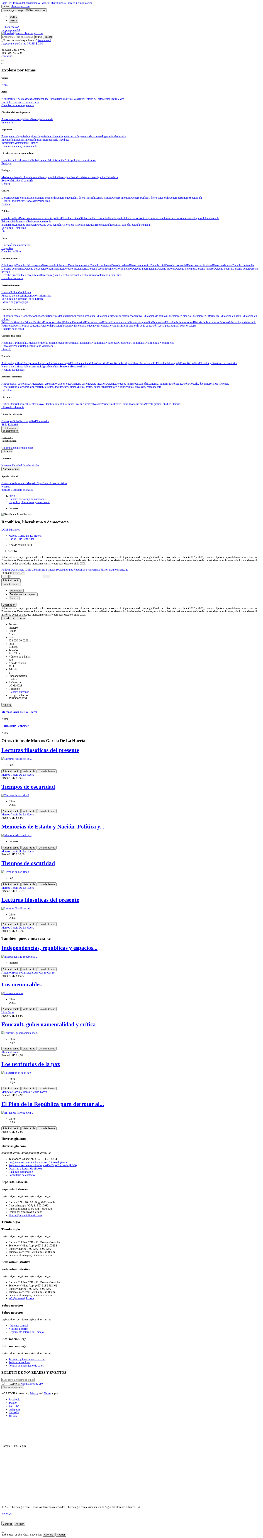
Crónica (22, 403)
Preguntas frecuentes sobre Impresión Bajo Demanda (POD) (43, 1165)
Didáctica (41, 315)
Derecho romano (68, 275)
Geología (36, 119)
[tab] (131, 605)
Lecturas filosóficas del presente (40, 750)
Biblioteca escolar (11, 315)
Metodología (30, 200)
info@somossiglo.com (21, 1298)
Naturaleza (112, 177)
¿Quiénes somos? (18, 1325)
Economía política (51, 218)
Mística (116, 224)
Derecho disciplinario (75, 268)
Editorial (45, 2)
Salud (124, 325)
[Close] (2, 63)
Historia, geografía (20, 386)
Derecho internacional (144, 268)
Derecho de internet (12, 268)
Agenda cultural (11, 469)
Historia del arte (93, 98)
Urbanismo (19, 227)
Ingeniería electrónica (114, 136)
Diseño (60, 98)
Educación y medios (140, 322)
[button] (10, 26)
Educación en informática (205, 315)
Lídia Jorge (7, 1012)
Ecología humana (29, 177)
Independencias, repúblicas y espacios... (49, 948)
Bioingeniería (9, 136)
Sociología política (197, 218)
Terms (47, 1393)
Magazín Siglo (34, 483)
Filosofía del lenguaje (168, 363)
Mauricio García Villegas (15, 1091)
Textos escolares (187, 325)
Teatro (114, 98)
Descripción (9, 604)
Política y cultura (148, 218)
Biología (19, 119)
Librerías (7, 451)
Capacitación (28, 315)
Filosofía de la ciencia (217, 383)
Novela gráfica (153, 403)
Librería (71, 2)
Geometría (47, 119)
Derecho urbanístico (110, 275)
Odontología (137, 342)
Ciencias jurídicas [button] (11, 251)
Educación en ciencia (179, 315)
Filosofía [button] (6, 349)
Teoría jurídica (35, 298)
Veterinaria (47, 345)
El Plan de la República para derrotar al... (52, 1104)
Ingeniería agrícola (27, 136)
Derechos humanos (30, 218)
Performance (16, 102)
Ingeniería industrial (36, 139)
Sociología (196, 197)
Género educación (66, 197)
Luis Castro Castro (44, 972)
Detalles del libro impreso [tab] (23, 594)
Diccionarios (42, 421)
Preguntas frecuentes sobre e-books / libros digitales (38, 1162)
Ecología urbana (67, 177)
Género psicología (158, 197)
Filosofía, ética (196, 383)
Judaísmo (94, 224)
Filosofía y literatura (210, 363)
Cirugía (30, 342)
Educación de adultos (155, 315)
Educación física (34, 322)
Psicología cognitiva (63, 325)
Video (121, 98)
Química (33, 142)
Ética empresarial (20, 245)
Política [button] (5, 204)
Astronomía (8, 119)
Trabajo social (39, 160)
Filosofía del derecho (13, 295)
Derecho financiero (121, 268)
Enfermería (40, 342)
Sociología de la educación (142, 325)
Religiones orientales (24, 224)
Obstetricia (124, 342)
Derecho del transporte (29, 265)
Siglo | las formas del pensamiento (20, 2)
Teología (125, 224)
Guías (16, 421)
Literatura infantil (53, 403)
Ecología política (48, 177)
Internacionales (24, 447)
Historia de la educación (206, 322)
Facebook (14, 1399)
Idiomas (224, 322)
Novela (97, 403)
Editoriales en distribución (10, 429)
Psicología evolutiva (109, 325)
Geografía (27, 180)
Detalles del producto (14, 618)
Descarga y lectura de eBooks (25, 1168)
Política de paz (112, 218)
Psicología (21, 221)
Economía (7, 180)
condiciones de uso (32, 1383)
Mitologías (106, 224)
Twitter (13, 1402)
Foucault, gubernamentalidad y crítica (48, 1024)
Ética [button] (4, 231)
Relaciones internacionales (172, 218)
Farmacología (71, 342)
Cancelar (7, 1523)
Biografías (7, 248)
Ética (84, 366)
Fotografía (78, 98)
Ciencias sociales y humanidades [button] (19, 146)
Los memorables (21, 984)
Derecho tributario (88, 275)
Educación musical (74, 322)
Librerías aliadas (30, 465)
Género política (139, 197)
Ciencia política (10, 218)
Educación (182, 383)
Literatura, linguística (54, 386)
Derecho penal (240, 268)
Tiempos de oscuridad (28, 786)
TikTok (13, 1415)
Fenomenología (61, 363)
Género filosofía (86, 197)
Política (14, 292)
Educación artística (106, 315)
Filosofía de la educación (179, 322)
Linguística (16, 200)
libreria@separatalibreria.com (25, 1215)
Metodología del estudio (242, 322)
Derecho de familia (243, 265)
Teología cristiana (140, 224)
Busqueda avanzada (22, 489)
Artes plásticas (24, 98)
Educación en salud (231, 315)
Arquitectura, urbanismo (43, 383)
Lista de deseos (47, 771)
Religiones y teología (39, 221)
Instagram (14, 1409)
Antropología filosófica (14, 363)
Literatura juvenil (72, 403)
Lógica (44, 366)
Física (27, 119)
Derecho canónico (140, 265)
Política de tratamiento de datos (26, 1365)
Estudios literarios (171, 403)
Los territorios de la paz (30, 1064)
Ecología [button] (6, 163)
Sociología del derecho (14, 298)
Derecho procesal (11, 275)
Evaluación (158, 322)
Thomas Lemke (10, 1052)
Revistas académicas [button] (13, 369)
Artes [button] (4, 84)
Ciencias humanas (19, 691)
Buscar (48, 37)
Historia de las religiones (75, 224)
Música (106, 98)
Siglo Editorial (9, 424)
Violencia (213, 218)
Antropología (72, 160)
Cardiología (19, 342)
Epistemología (36, 363)
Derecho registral (49, 275)
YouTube (14, 1405)
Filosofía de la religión (119, 363)
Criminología (8, 265)
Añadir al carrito (11, 580)
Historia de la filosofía (13, 366)
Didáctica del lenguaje (59, 315)
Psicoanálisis (8, 221)
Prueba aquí (44, 40)
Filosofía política (70, 218)
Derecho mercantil (185, 268)
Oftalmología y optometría (159, 342)
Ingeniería (36, 386)
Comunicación (84, 2)
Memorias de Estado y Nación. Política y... (52, 826)
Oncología (7, 345)
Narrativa (87, 403)
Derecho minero (204, 268)
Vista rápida (29, 771)
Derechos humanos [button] (12, 278)
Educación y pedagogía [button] (14, 301)
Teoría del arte (31, 102)
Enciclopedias (27, 421)
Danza (52, 98)
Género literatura (121, 197)
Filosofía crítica (98, 363)
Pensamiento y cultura (112, 386)
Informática (7, 142)
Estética (68, 98)
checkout (6, 56)
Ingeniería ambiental (49, 136)
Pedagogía (7, 325)
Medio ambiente (10, 177)
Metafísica (54, 366)
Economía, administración (161, 383)
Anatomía (7, 342)
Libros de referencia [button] (12, 407)
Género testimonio (179, 197)
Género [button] (5, 183)
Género (5, 386)
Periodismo (43, 200)
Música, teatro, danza (88, 386)
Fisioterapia (85, 342)
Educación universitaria (116, 322)
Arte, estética (64, 383)
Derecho (6, 197)
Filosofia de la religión (49, 224)
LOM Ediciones (10, 529)
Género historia (103, 197)
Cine (45, 98)
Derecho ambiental (101, 265)
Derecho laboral (166, 268)
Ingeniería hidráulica (13, 139)
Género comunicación (23, 197)
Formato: (6, 572)
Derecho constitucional (200, 265)
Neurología (112, 342)
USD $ (13, 17)
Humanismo (33, 366)
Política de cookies (19, 1362)
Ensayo (39, 403)
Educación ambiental (84, 315)
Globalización (88, 218)
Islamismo (7, 224)
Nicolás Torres (38, 1091)
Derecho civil (158, 265)
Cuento (31, 403)
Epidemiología (55, 342)
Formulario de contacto (22, 1174)
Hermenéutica (229, 363)
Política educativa (30, 325)
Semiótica (65, 366)
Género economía (46, 197)
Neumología (99, 342)
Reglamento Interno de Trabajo (26, 1331)
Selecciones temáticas (55, 483)
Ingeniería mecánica (58, 139)
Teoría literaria (136, 403)
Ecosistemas (84, 177)
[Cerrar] (2, 1521)
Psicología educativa (86, 325)
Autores (7, 704)
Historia (5, 200)
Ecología (142, 383)
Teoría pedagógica (167, 325)
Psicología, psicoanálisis (147, 386)
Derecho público (30, 275)
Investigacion (98, 177)
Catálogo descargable (21, 1171)
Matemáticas (21, 142)
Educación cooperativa (130, 315)
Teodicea (76, 366)
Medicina (71, 386)
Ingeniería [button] (7, 122)
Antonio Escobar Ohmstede (17, 972)
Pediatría (18, 345)
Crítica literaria (9, 403)
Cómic (5, 102)
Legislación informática (38, 295)
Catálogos (37, 98)
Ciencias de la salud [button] (12, 328)
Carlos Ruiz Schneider (21, 538)
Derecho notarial (223, 268)
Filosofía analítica (80, 363)
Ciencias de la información (16, 160)
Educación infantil (53, 322)
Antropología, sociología (15, 383)
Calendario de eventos (13, 483)
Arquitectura (8, 98)
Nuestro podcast (5, 488)
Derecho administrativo (55, 265)
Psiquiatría (29, 345)
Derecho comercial (176, 265)
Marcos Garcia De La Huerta (25, 535)
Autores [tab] (14, 598)
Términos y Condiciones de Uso (27, 1359)
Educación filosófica (13, 322)
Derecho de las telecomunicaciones (43, 268)
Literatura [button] (6, 390)
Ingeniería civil (68, 136)
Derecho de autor (222, 265)
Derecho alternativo (79, 265)
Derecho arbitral (121, 265)
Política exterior (130, 218)
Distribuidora (58, 2)
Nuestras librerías (11, 465)
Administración (56, 160)
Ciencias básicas (80, 383)
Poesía (17, 325)
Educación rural (94, 322)
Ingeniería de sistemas (89, 136)
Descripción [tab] (16, 590)
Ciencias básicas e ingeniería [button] (17, 105)
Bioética (6, 245)
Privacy (34, 1393)
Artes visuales (98, 383)
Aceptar (20, 1523)
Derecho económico (98, 268)
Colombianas (8, 447)
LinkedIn (14, 1412)
